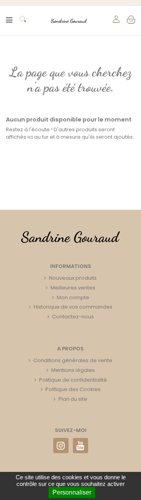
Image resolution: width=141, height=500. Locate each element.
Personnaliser (71, 492)
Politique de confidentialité (73, 380)
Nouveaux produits (73, 278)
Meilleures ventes (73, 287)
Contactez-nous (73, 316)
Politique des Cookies (73, 389)
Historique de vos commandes (73, 307)
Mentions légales (73, 370)
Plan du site (72, 399)
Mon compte (73, 297)
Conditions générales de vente (72, 360)
